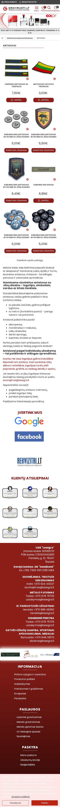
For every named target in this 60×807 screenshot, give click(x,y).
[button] (16, 100)
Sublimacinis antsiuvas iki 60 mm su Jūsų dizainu (16, 135)
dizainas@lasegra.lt (42, 641)
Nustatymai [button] (15, 803)
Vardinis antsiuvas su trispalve (16, 85)
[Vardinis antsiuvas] (43, 168)
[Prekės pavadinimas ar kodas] (49, 8)
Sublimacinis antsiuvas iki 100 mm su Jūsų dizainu (16, 186)
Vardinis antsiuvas (43, 185)
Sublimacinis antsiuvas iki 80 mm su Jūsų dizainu (43, 135)
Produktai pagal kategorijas (20, 38)
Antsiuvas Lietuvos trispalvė (43, 85)
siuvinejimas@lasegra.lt (16, 380)
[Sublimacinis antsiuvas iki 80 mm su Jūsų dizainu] (43, 118)
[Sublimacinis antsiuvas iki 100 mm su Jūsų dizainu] (16, 168)
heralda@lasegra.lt (42, 613)
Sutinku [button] (44, 803)
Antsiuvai (41, 38)
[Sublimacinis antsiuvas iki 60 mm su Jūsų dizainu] (16, 118)
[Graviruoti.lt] (36, 8)
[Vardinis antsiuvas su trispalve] (16, 68)
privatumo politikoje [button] (21, 796)
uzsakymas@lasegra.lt (40, 599)
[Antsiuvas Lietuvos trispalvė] (43, 68)
